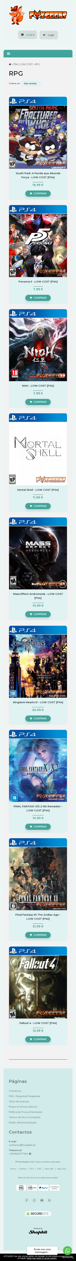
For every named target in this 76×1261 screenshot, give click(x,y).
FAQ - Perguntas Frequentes (24, 1096)
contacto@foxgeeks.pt (22, 1145)
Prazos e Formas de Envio (23, 1106)
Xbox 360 (49, 1169)
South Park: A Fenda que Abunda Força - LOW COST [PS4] (38, 133)
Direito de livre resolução (23, 1122)
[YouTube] (42, 1200)
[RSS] (49, 1200)
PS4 (39, 1169)
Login (49, 35)
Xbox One (61, 1169)
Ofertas (22, 1169)
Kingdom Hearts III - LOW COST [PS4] (38, 662)
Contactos (15, 1090)
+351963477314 (18, 1153)
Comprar (39, 193)
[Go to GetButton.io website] (67, 1257)
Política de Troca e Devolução (25, 1112)
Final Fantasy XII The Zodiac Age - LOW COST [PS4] (38, 874)
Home (13, 1169)
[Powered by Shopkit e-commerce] (38, 1232)
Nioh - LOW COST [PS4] (38, 345)
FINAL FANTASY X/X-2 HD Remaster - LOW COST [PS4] (38, 766)
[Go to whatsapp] (67, 1250)
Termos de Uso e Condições (24, 1117)
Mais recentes (30, 83)
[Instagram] (34, 1200)
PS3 (32, 1169)
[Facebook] (26, 1200)
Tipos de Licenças (19, 1101)
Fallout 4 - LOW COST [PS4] (38, 983)
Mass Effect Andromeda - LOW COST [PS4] (38, 553)
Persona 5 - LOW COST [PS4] (38, 241)
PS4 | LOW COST (23, 64)
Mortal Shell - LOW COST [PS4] (38, 449)
